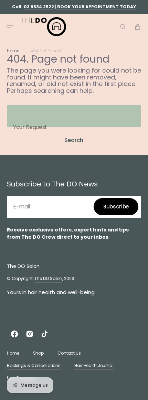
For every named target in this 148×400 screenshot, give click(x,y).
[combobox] (74, 116)
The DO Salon (48, 278)
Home (13, 51)
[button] (9, 26)
